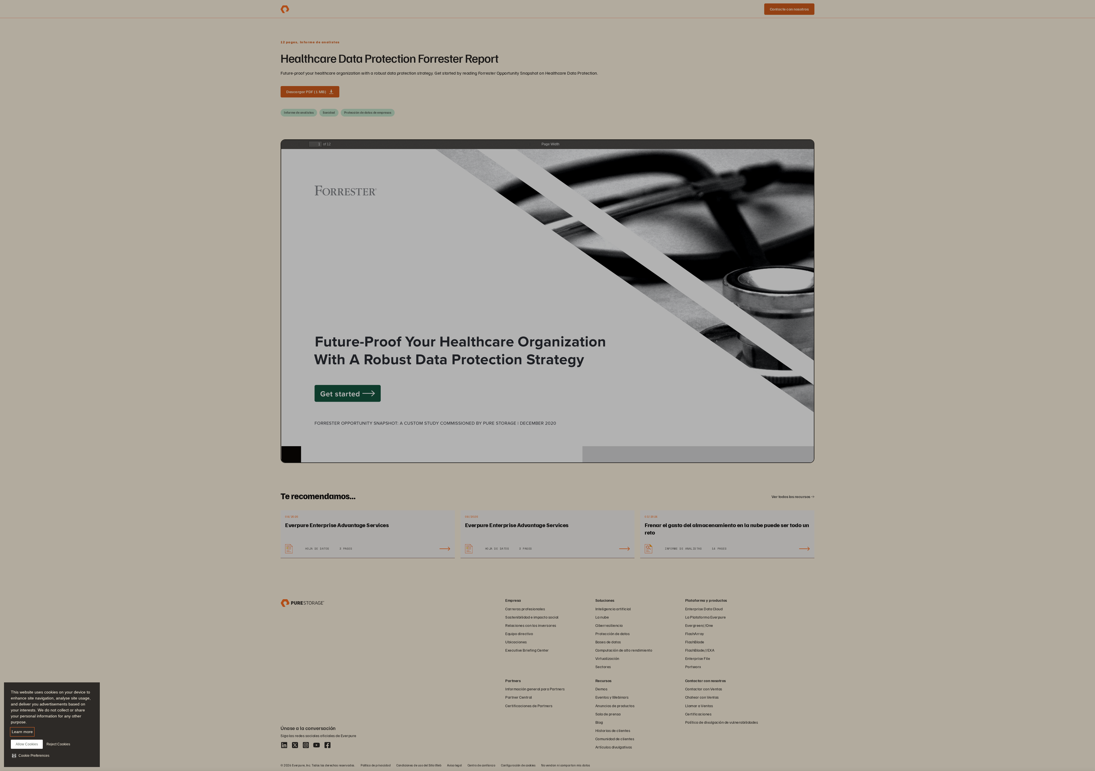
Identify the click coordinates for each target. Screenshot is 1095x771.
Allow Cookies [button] (27, 744)
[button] (30, 755)
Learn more (22, 731)
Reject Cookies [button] (58, 744)
